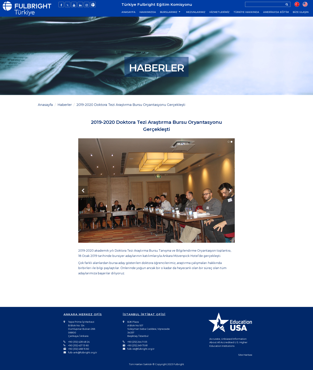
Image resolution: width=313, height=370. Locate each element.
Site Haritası (245, 354)
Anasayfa (45, 105)
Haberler (65, 105)
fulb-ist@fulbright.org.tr (141, 348)
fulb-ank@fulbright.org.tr (82, 352)
